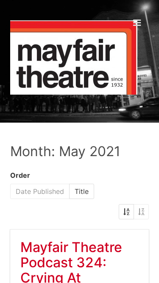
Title (82, 191)
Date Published (40, 191)
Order (20, 175)
